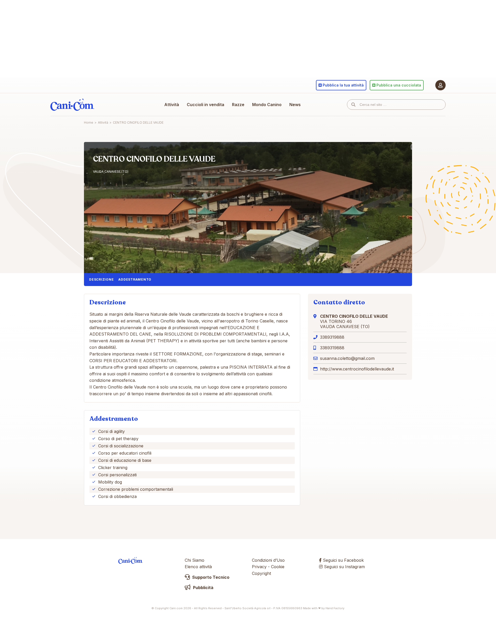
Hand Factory (335, 608)
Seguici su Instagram (344, 566)
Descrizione (101, 279)
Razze (238, 104)
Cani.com (72, 104)
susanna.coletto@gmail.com (347, 358)
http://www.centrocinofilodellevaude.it (357, 368)
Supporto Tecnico (210, 577)
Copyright (261, 573)
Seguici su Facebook (343, 560)
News (295, 104)
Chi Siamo (194, 560)
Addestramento (134, 279)
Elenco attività (198, 566)
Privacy (259, 566)
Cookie (277, 566)
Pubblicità (202, 587)
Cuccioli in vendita (205, 104)
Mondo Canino (267, 104)
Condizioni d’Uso (268, 560)
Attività (171, 104)
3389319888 (332, 337)
